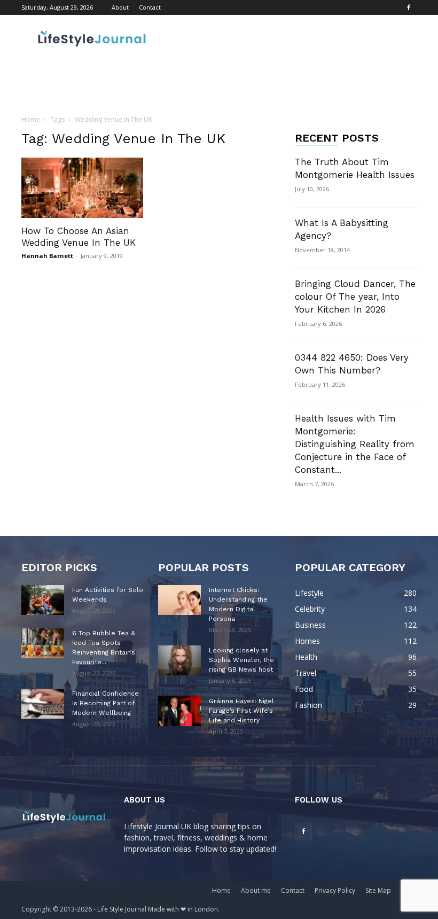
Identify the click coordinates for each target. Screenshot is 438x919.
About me (256, 890)
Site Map (378, 890)
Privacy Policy (335, 890)
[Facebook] (409, 7)
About (120, 7)
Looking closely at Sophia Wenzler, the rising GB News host (241, 660)
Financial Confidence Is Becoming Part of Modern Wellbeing (105, 703)
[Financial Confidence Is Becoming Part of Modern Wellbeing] (42, 704)
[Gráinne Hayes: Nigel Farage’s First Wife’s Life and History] (179, 711)
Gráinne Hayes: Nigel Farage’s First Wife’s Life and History (241, 710)
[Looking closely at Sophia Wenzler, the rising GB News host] (179, 660)
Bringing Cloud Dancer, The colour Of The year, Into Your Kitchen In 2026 (355, 296)
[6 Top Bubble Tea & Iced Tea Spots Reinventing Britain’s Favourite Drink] (42, 643)
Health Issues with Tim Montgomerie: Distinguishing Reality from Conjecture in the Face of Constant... (354, 444)
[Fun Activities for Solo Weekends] (42, 600)
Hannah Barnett (47, 256)
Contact (150, 7)
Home (30, 119)
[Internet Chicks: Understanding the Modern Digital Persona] (179, 600)
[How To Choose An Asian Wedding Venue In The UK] (82, 188)
